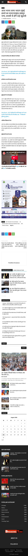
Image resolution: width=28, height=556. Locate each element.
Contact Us (12, 550)
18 (7, 432)
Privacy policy (19, 550)
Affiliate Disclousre (19, 551)
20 (14, 432)
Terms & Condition (9, 551)
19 (11, 432)
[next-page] (5, 296)
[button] (2, 2)
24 (3, 434)
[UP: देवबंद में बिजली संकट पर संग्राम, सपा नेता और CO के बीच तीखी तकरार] (14, 362)
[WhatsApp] (13, 21)
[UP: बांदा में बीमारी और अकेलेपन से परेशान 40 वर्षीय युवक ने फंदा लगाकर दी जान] (5, 290)
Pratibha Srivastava (7, 18)
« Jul (2, 440)
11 (7, 429)
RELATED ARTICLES (7, 270)
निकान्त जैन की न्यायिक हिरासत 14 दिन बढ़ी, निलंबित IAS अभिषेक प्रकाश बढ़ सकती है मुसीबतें (7, 245)
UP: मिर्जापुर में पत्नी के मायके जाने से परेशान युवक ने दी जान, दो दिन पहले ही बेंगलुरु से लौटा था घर (13, 332)
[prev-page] (2, 296)
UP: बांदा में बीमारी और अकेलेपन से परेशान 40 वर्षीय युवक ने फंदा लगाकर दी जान (18, 290)
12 (11, 429)
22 (21, 432)
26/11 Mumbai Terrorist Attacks (12, 221)
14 (18, 429)
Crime (6, 5)
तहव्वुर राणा (11, 225)
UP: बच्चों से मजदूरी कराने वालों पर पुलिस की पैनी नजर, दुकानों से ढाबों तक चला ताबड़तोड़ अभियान (14, 336)
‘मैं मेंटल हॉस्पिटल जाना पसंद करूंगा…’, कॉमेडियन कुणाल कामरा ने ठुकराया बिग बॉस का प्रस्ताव (21, 245)
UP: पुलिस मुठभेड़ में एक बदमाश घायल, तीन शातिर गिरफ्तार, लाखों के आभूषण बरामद (18, 283)
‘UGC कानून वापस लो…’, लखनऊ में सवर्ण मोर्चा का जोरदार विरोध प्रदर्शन (13, 318)
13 (14, 429)
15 (21, 429)
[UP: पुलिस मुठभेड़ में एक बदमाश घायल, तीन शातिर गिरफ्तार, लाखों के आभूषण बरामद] (5, 283)
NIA (22, 223)
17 (3, 432)
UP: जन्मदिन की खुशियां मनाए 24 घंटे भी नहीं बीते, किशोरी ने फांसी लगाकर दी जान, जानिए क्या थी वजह (18, 275)
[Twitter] (6, 21)
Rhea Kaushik (4, 376)
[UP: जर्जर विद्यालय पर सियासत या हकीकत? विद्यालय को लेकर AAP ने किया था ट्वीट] (5, 399)
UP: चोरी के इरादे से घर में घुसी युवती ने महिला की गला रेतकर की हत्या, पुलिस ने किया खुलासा (13, 327)
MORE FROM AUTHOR (19, 270)
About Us (7, 550)
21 (18, 432)
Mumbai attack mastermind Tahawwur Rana (11, 223)
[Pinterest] (9, 21)
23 (24, 432)
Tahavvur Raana (5, 225)
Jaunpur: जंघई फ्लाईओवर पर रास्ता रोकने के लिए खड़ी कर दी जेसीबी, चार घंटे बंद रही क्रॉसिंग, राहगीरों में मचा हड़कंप (13, 304)
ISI (20, 221)
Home (2, 5)
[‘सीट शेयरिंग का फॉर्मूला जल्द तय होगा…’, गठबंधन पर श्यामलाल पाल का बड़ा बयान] (5, 407)
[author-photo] (14, 260)
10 (3, 429)
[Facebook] (2, 21)
